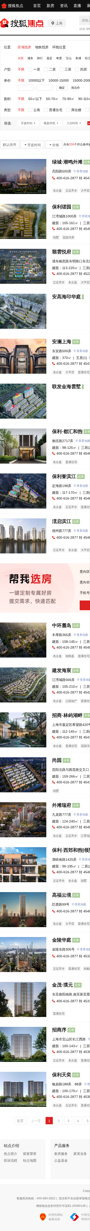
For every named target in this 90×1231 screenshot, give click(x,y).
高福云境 (61, 895)
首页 (37, 6)
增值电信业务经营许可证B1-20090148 (61, 1206)
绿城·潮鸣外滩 (67, 162)
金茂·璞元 (62, 985)
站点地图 (29, 1160)
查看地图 (82, 171)
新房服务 (61, 1154)
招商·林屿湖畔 (67, 715)
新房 (50, 6)
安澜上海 (61, 341)
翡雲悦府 (61, 251)
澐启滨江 (61, 521)
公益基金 (61, 1160)
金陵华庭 (61, 940)
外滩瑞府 (61, 805)
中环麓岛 (61, 625)
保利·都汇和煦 (67, 431)
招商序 (59, 1029)
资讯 (64, 6)
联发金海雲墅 (66, 386)
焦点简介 (10, 1154)
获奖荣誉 (29, 1154)
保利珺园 (61, 206)
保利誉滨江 (64, 476)
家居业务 (80, 1154)
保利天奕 (61, 1074)
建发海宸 (61, 670)
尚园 (57, 760)
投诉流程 (10, 1160)
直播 (77, 6)
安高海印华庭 (66, 296)
